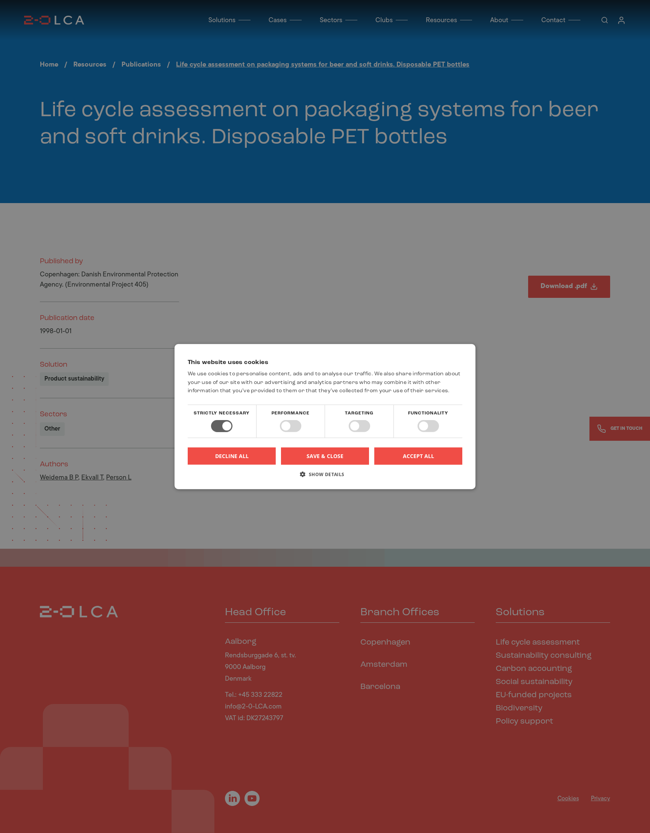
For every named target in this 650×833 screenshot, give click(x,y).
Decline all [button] (232, 456)
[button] (325, 477)
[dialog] (325, 416)
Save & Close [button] (325, 455)
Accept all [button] (418, 455)
